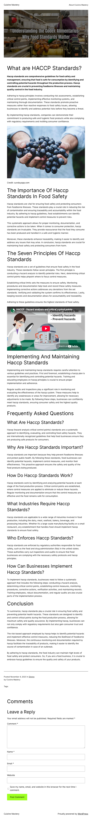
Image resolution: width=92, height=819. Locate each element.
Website (11, 775)
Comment (12, 724)
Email (10, 763)
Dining (31, 677)
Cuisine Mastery (11, 5)
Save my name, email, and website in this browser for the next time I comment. (43, 788)
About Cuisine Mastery (78, 5)
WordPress (83, 814)
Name (10, 752)
